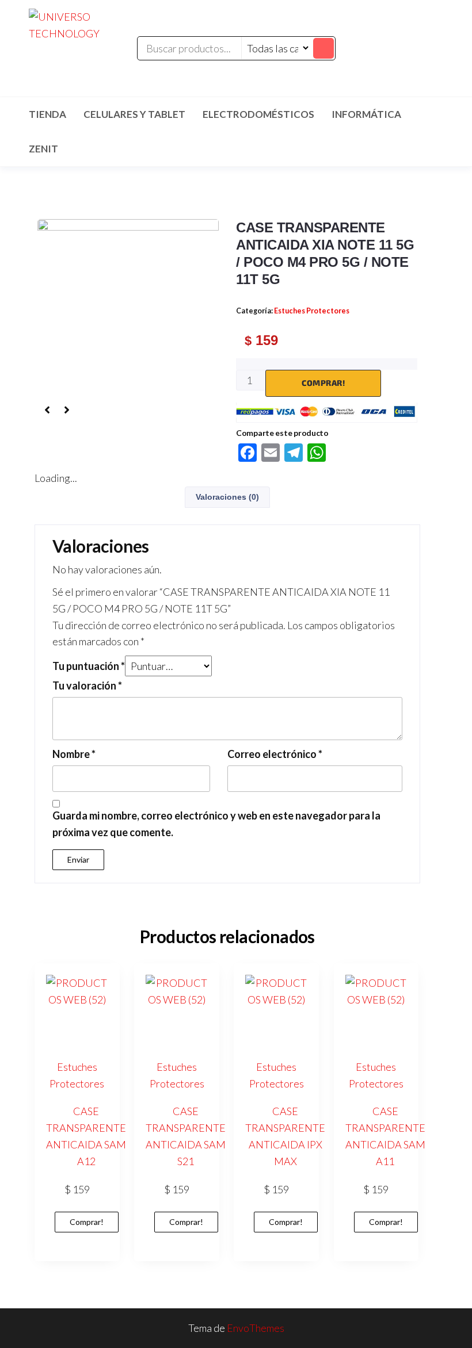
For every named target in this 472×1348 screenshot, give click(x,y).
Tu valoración (87, 685)
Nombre (74, 754)
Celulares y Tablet (134, 114)
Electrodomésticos (258, 114)
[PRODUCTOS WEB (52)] (128, 308)
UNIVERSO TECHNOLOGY (81, 57)
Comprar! (323, 383)
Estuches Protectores (311, 311)
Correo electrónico (274, 754)
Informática (366, 114)
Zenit (43, 149)
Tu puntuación (88, 666)
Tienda (47, 114)
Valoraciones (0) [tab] (227, 496)
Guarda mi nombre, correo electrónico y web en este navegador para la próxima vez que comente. (216, 823)
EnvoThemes (255, 1328)
